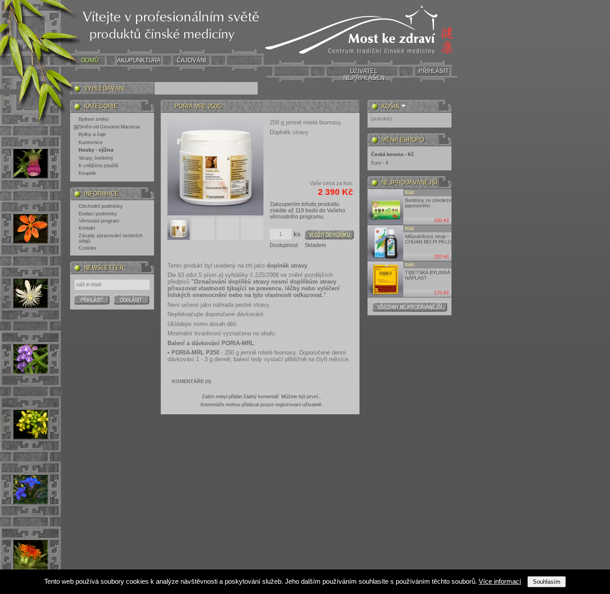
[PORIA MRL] (178, 238)
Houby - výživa (96, 150)
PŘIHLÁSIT (433, 71)
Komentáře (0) (191, 381)
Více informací (500, 581)
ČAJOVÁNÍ (191, 60)
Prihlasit (92, 299)
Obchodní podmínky (101, 206)
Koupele (87, 173)
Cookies (87, 248)
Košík (390, 106)
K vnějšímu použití (98, 165)
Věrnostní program (99, 220)
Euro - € (380, 162)
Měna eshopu (402, 139)
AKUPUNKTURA (139, 60)
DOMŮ (90, 60)
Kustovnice (91, 142)
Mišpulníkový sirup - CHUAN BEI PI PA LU (428, 239)
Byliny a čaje (92, 134)
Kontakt (87, 228)
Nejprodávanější (409, 182)
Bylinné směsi (94, 119)
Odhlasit (131, 299)
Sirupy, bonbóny (96, 158)
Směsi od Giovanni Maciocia (109, 126)
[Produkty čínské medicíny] (360, 57)
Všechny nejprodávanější (409, 306)
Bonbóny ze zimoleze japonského (428, 203)
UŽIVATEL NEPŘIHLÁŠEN (363, 74)
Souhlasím (546, 581)
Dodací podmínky (98, 213)
